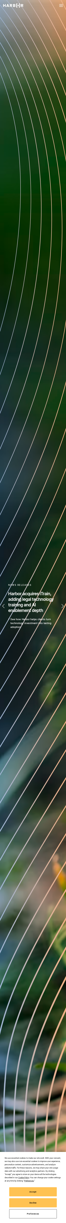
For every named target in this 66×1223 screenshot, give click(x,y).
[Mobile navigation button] (61, 5)
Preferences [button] (29, 1181)
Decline (33, 1203)
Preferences (33, 1214)
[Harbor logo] (13, 5)
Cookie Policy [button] (23, 1178)
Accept (33, 1192)
